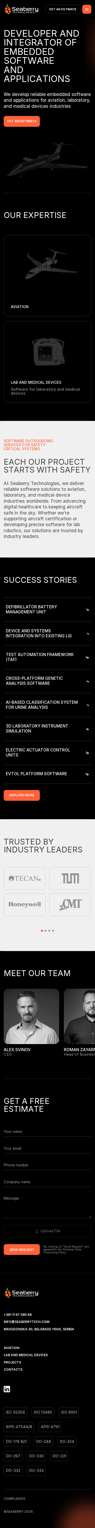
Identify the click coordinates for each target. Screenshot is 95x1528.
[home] (21, 9)
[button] (86, 9)
